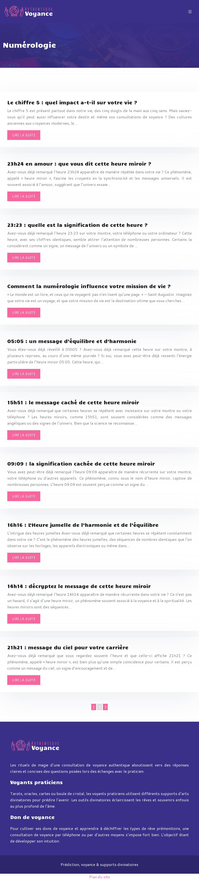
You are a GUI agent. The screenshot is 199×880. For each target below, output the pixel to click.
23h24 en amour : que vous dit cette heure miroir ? (79, 163)
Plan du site (99, 877)
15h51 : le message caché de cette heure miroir (73, 402)
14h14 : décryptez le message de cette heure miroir (79, 586)
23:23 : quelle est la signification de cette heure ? (77, 225)
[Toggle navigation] (190, 11)
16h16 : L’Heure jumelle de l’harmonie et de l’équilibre (82, 524)
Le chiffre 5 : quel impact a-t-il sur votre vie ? (72, 102)
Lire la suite (23, 135)
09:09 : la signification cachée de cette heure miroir (81, 463)
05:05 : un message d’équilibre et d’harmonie (71, 341)
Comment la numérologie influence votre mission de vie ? (89, 286)
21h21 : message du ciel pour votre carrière (67, 647)
